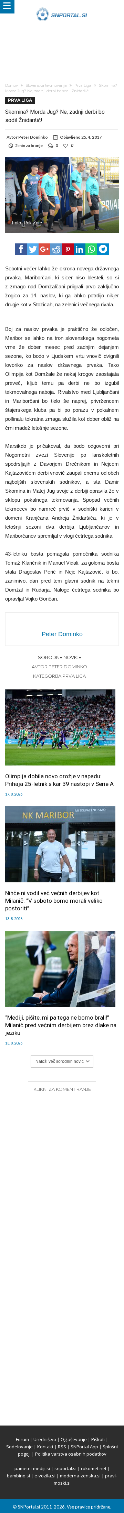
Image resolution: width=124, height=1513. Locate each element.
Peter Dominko (33, 137)
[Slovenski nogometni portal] (61, 7)
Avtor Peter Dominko (59, 666)
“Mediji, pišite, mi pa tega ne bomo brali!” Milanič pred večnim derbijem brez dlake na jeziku (60, 1025)
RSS (62, 1447)
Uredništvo (44, 1439)
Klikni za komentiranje (62, 1089)
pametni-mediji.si (32, 1468)
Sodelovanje (19, 1447)
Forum (22, 1439)
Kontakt (45, 1447)
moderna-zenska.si (80, 1476)
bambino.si (18, 1476)
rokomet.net (93, 1468)
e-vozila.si (44, 1476)
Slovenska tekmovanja (46, 85)
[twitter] (33, 249)
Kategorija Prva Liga (59, 676)
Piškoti (98, 1439)
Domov (11, 85)
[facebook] (21, 249)
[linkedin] (79, 249)
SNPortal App (84, 1447)
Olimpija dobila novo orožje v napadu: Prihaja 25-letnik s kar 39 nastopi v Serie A (59, 780)
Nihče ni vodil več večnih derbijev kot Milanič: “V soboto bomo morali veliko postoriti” (54, 901)
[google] (44, 249)
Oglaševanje (74, 1439)
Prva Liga (82, 85)
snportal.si (65, 1468)
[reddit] (56, 249)
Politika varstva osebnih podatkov (70, 1454)
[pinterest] (68, 249)
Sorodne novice (59, 657)
